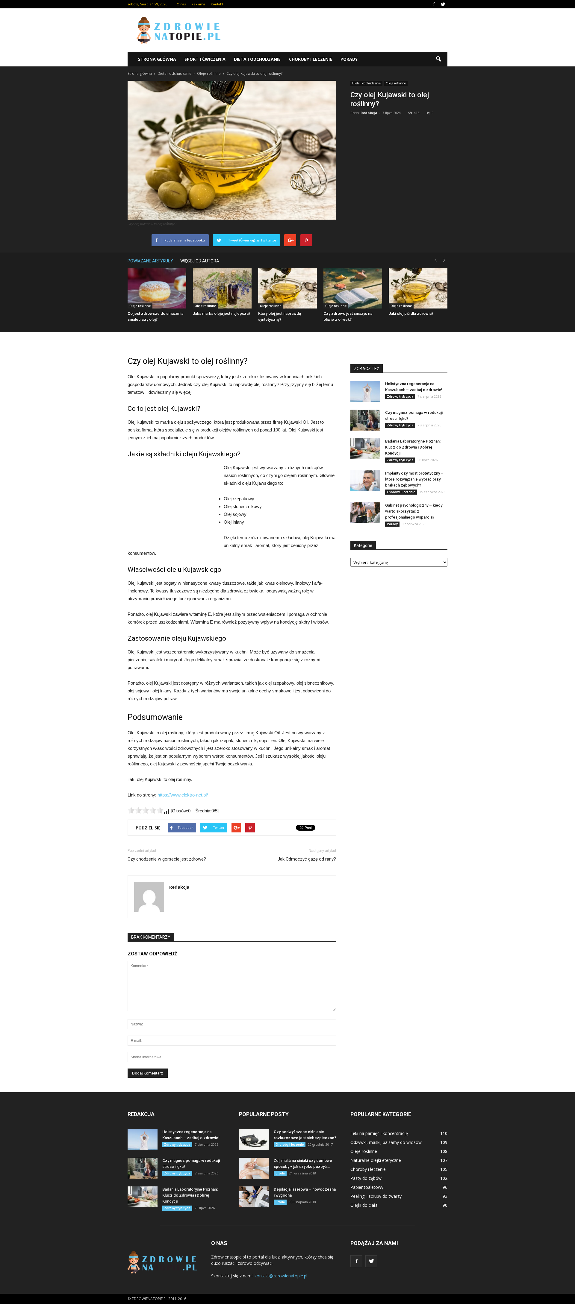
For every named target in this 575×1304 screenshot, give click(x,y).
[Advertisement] (338, 30)
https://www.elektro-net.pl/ (183, 794)
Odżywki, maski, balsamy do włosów (386, 1142)
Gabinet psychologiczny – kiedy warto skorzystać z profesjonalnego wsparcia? (413, 511)
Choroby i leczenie (310, 59)
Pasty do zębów (366, 1178)
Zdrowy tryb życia (400, 396)
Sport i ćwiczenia (205, 59)
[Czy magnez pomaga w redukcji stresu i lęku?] (365, 420)
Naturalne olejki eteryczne (375, 1160)
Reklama (198, 4)
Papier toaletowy (366, 1187)
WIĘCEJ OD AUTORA (199, 261)
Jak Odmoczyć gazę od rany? (307, 859)
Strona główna (157, 59)
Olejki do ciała (364, 1205)
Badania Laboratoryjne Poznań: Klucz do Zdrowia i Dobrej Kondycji (413, 447)
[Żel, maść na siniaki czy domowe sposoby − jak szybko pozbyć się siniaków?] (254, 1168)
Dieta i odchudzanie (257, 59)
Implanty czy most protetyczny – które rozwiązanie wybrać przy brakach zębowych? (414, 479)
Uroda (280, 1173)
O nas (181, 4)
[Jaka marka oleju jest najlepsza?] (222, 288)
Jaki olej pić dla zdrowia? (411, 313)
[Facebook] (433, 4)
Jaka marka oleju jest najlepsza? (221, 313)
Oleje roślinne (396, 83)
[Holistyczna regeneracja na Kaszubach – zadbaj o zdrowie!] (365, 391)
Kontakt (217, 4)
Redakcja (369, 112)
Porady (349, 59)
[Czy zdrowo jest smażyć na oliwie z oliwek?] (352, 288)
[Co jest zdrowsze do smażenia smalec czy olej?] (157, 288)
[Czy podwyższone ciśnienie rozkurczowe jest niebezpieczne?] (254, 1139)
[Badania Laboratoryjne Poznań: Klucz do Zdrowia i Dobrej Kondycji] (365, 448)
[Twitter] (442, 4)
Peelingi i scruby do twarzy (376, 1196)
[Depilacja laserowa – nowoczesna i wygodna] (254, 1196)
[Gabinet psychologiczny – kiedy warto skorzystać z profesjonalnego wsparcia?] (365, 512)
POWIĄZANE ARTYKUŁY (150, 261)
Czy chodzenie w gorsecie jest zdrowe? (167, 859)
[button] (438, 59)
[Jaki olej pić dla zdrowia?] (418, 288)
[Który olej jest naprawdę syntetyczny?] (287, 288)
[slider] (146, 810)
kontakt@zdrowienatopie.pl (281, 1276)
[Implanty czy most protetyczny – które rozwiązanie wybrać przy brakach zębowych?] (365, 480)
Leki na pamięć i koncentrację (379, 1133)
